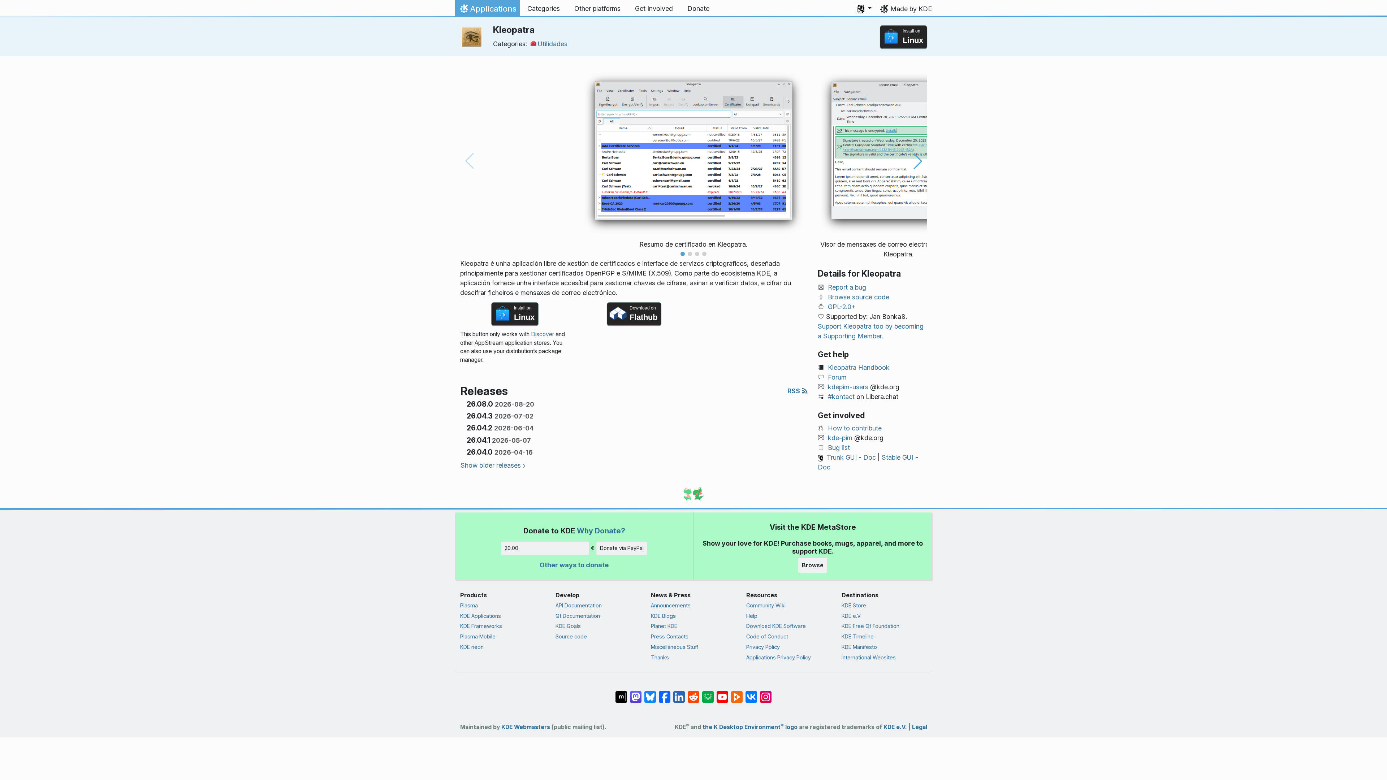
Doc (869, 457)
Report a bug (847, 287)
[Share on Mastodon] (635, 693)
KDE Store (854, 605)
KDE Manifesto (859, 647)
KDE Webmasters (525, 727)
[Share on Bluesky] (650, 693)
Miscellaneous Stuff (674, 647)
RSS (794, 391)
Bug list (839, 447)
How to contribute (855, 428)
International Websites (869, 657)
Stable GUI (897, 457)
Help (751, 616)
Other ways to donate (574, 565)
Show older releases (491, 465)
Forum (837, 377)
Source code (571, 636)
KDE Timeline (858, 636)
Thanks (660, 657)
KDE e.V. (851, 616)
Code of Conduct (767, 636)
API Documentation (579, 605)
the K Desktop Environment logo (750, 727)
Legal (919, 727)
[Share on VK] (751, 693)
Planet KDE (664, 626)
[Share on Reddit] (693, 693)
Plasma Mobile (478, 636)
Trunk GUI (842, 457)
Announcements (671, 605)
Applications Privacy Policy (778, 657)
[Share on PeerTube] (737, 693)
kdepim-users (848, 387)
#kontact (841, 396)
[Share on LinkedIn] (679, 693)
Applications (487, 10)
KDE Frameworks (481, 626)
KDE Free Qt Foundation (870, 626)
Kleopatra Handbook (859, 367)
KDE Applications (480, 616)
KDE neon (472, 647)
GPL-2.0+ (842, 307)
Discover (542, 334)
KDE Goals (568, 626)
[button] (864, 8)
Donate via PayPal (622, 548)
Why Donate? (601, 530)
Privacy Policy (763, 647)
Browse (813, 565)
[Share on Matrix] (621, 693)
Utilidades (552, 44)
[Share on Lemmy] (708, 693)
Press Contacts (669, 636)
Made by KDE (911, 9)
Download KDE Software (776, 626)
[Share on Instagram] (766, 693)
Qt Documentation (578, 616)
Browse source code (858, 297)
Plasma (469, 605)
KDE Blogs (663, 616)
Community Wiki (766, 605)
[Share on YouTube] (722, 693)
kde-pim (840, 438)
